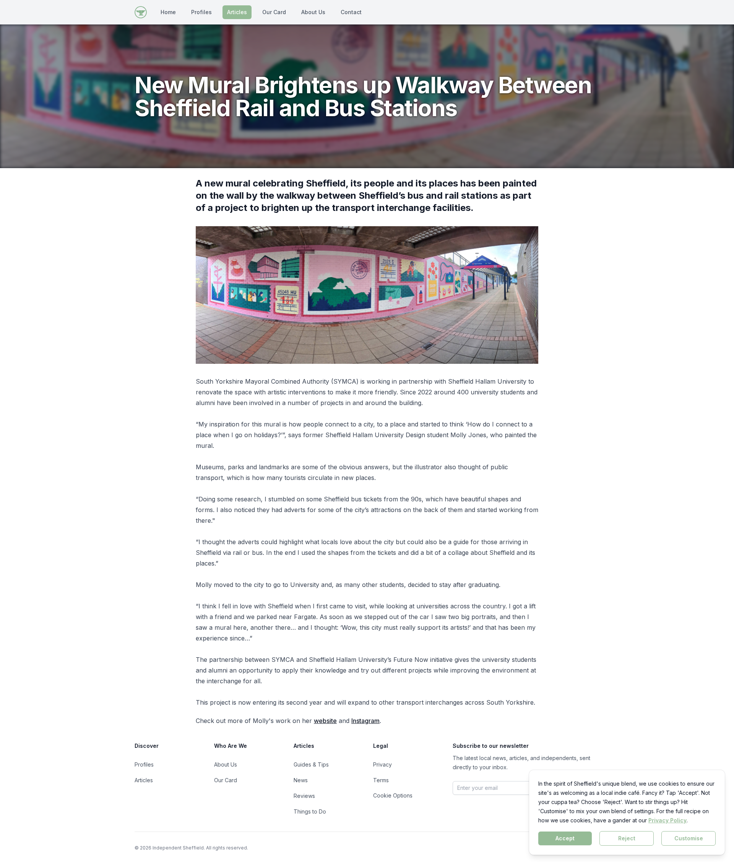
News (301, 780)
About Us (313, 12)
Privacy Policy (667, 820)
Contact (351, 12)
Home (168, 12)
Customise (688, 838)
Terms (381, 780)
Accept (565, 838)
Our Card (274, 12)
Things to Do (310, 811)
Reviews (304, 796)
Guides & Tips (311, 764)
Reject (626, 838)
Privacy (382, 764)
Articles (237, 12)
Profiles (201, 12)
